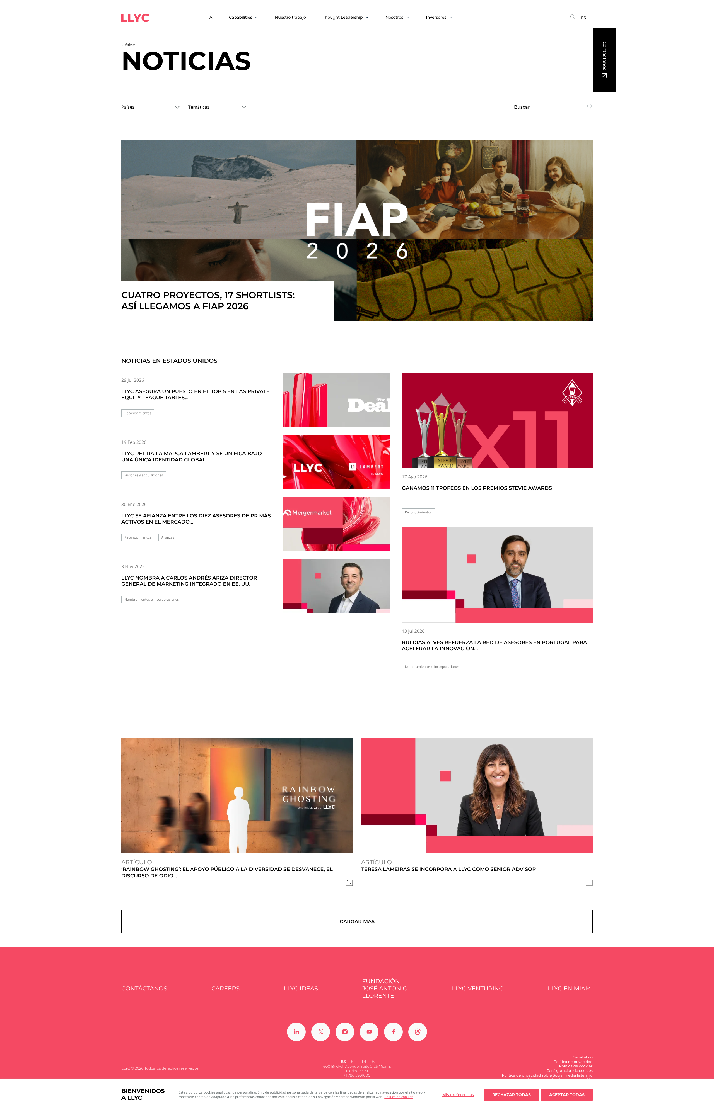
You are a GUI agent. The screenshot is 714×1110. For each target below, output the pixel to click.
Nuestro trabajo (290, 17)
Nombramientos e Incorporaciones (151, 599)
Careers (225, 988)
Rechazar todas (511, 1094)
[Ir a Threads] (417, 1032)
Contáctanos (604, 56)
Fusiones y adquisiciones (143, 475)
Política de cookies (398, 1096)
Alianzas (167, 537)
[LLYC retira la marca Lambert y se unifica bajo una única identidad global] (336, 466)
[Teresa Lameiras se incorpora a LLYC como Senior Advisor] (477, 795)
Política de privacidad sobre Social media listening (547, 1075)
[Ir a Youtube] (369, 1032)
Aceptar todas (567, 1094)
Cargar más (357, 922)
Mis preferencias (458, 1094)
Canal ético (583, 1057)
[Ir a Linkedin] (296, 1032)
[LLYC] (135, 18)
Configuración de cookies (569, 1070)
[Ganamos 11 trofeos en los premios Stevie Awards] (497, 420)
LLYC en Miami (570, 988)
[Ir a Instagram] (345, 1032)
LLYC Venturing (477, 988)
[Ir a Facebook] (393, 1032)
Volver (130, 44)
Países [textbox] (127, 107)
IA (210, 17)
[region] (357, 1094)
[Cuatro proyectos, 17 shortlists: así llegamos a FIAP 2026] (357, 230)
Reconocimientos (137, 413)
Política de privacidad (573, 1062)
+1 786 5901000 (357, 1075)
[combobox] (150, 106)
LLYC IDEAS (301, 988)
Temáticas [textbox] (198, 107)
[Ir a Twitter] (320, 1032)
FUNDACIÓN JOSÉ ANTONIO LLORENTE (385, 989)
